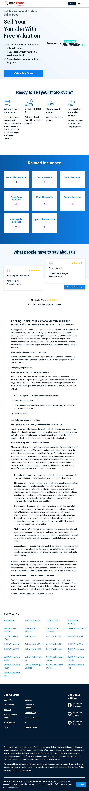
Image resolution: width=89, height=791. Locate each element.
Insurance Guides (32, 718)
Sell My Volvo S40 (75, 636)
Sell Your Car (9, 620)
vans (39, 456)
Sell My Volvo (30, 636)
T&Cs (6, 727)
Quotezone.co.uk (58, 330)
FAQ (26, 722)
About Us (7, 710)
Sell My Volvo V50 (53, 644)
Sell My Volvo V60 (75, 644)
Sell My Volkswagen (54, 649)
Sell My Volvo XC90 (33, 649)
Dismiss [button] (81, 785)
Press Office (9, 705)
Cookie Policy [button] (12, 787)
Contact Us (8, 700)
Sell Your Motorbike (33, 620)
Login (72, 3)
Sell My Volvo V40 (32, 644)
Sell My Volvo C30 (53, 636)
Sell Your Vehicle (53, 620)
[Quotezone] (14, 3)
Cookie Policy (30, 713)
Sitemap (28, 700)
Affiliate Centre (31, 727)
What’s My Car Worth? (76, 628)
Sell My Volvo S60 (11, 644)
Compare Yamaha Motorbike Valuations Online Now (32, 594)
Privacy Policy (9, 722)
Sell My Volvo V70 (11, 649)
